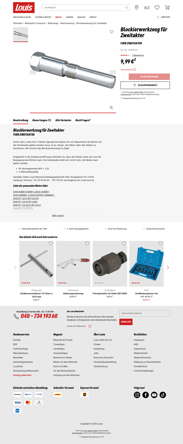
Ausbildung (99, 349)
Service (92, 17)
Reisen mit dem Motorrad (65, 362)
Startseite (17, 23)
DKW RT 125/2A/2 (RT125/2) (27, 205)
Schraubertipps (60, 353)
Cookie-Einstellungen (144, 371)
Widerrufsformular (142, 357)
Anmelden (163, 17)
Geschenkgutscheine (23, 362)
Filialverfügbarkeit (145, 85)
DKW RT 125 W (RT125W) (25, 202)
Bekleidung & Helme (22, 17)
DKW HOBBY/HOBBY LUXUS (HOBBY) (31, 192)
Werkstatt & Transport (35, 23)
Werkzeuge (53, 23)
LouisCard (18, 366)
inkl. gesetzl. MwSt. (137, 92)
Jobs (96, 353)
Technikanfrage (20, 349)
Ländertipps (59, 349)
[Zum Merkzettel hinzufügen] (50, 243)
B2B (15, 344)
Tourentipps (59, 344)
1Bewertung (138, 55)
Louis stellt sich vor (103, 340)
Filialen (97, 344)
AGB (136, 344)
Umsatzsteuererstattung (105, 362)
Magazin (81, 17)
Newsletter (18, 357)
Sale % (58, 17)
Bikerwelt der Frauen (62, 340)
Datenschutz (140, 349)
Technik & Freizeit (43, 17)
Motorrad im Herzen (62, 357)
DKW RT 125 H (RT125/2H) (26, 198)
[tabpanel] (91, 173)
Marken (69, 17)
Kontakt (16, 340)
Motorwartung (67, 23)
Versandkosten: (126, 94)
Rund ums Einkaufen (103, 357)
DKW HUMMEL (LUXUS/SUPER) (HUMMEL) (33, 195)
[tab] (20, 120)
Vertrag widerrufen (22, 375)
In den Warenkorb (149, 76)
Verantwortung (101, 366)
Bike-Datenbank (20, 353)
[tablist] (91, 120)
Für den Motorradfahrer (64, 371)
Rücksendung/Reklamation (26, 371)
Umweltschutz (140, 366)
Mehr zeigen (58, 215)
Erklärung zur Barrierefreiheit (147, 362)
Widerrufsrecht (141, 353)
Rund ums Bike (60, 366)
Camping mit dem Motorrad (66, 375)
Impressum (139, 340)
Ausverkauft (128, 70)
